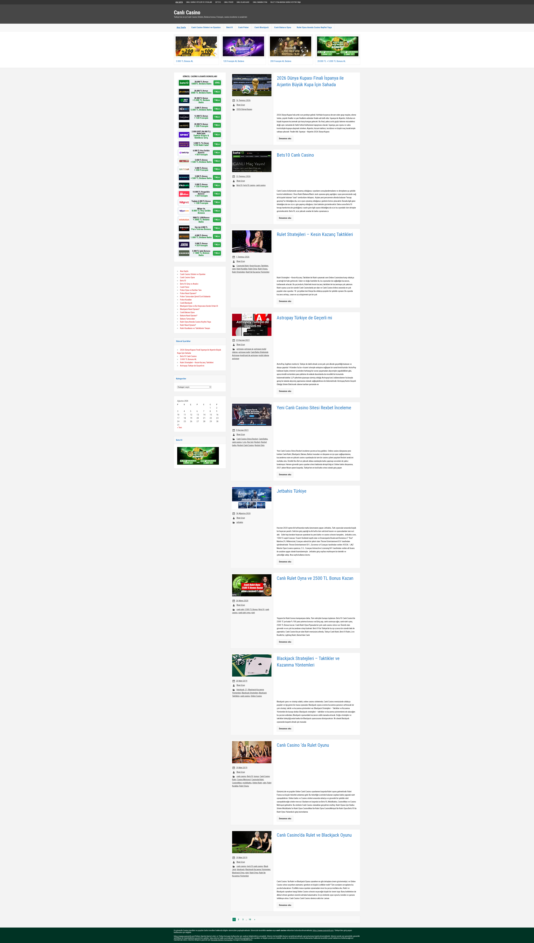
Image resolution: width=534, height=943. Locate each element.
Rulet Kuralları (242, 269)
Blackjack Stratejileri (250, 693)
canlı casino (261, 185)
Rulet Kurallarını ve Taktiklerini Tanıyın (195, 328)
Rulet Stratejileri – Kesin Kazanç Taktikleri (196, 362)
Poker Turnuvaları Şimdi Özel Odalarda (195, 296)
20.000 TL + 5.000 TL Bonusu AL (331, 61)
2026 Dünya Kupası (244, 109)
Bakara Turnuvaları (187, 319)
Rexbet (257, 442)
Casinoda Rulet (243, 265)
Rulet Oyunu (262, 269)
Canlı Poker (228, 2)
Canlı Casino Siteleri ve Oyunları (199, 2)
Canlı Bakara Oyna (260, 2)
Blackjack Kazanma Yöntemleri (257, 869)
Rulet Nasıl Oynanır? (188, 325)
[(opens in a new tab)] (196, 37)
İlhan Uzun (241, 105)
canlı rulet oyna (244, 612)
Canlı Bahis (263, 439)
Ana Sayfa (179, 2)
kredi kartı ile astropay (249, 355)
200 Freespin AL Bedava (280, 61)
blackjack (240, 689)
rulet (234, 269)
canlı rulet (240, 609)
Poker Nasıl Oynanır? (188, 293)
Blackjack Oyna (238, 872)
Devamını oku (285, 138)
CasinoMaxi (237, 783)
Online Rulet (257, 783)
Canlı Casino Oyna (187, 277)
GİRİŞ (217, 82)
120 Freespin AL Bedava (233, 61)
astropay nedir (244, 352)
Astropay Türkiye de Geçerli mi (192, 365)
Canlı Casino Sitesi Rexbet (247, 439)
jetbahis (240, 522)
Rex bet (250, 442)
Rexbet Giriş (259, 445)
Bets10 (218, 2)
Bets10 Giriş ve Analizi (189, 284)
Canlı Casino (187, 12)
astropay (240, 349)
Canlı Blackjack (243, 2)
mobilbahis (247, 783)
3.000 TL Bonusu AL (184, 61)
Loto (244, 442)
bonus (256, 776)
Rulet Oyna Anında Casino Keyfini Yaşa (285, 2)
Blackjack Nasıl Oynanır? (190, 309)
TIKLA (217, 91)
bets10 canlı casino (255, 866)
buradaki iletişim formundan (222, 940)
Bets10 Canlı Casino (188, 356)
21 (246, 689)
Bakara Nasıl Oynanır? (188, 315)
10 (250, 919)
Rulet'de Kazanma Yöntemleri (257, 272)
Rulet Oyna (252, 269)
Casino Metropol (244, 779)
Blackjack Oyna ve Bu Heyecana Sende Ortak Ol (199, 306)
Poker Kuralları (186, 299)
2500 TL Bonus (251, 609)
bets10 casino (249, 185)
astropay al (248, 349)
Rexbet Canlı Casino (245, 445)
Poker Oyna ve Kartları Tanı (191, 290)
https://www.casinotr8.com (323, 930)
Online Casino (256, 696)
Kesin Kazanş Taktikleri (259, 265)
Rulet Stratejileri (238, 272)
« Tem (179, 427)
